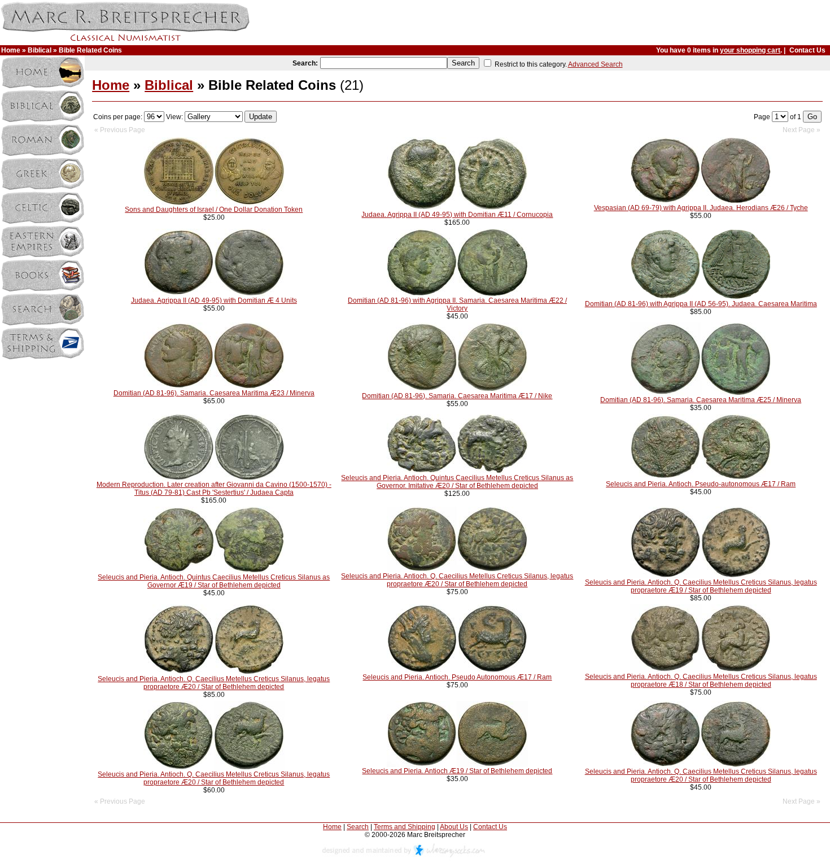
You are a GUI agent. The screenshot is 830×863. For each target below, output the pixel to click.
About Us (454, 827)
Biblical (39, 50)
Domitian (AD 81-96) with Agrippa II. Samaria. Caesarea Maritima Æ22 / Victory (457, 304)
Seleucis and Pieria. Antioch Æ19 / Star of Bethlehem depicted (457, 771)
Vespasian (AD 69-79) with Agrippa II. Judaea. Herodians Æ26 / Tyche (701, 208)
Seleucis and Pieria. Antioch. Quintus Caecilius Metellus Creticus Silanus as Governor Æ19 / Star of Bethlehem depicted (214, 581)
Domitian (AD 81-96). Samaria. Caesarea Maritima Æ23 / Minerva (213, 393)
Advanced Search (595, 64)
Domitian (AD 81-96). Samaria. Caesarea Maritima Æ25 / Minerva (700, 400)
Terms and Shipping (404, 827)
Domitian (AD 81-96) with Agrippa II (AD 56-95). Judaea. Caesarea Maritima (701, 304)
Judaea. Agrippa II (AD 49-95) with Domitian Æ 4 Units (214, 300)
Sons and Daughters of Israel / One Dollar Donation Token (214, 209)
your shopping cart (750, 50)
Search (358, 827)
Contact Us (807, 50)
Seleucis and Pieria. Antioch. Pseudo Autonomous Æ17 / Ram (457, 677)
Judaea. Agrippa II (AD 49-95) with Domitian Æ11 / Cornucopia (457, 215)
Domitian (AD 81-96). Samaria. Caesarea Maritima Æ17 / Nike (457, 396)
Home (10, 50)
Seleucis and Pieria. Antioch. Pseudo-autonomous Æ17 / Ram (701, 484)
